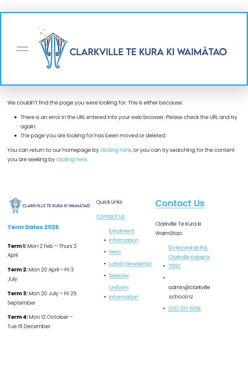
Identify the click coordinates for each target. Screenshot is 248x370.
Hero (115, 252)
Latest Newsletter (130, 264)
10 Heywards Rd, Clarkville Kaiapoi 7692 (189, 257)
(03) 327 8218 (184, 308)
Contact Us (110, 216)
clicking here (115, 150)
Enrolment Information (124, 235)
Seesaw (119, 275)
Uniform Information (124, 292)
